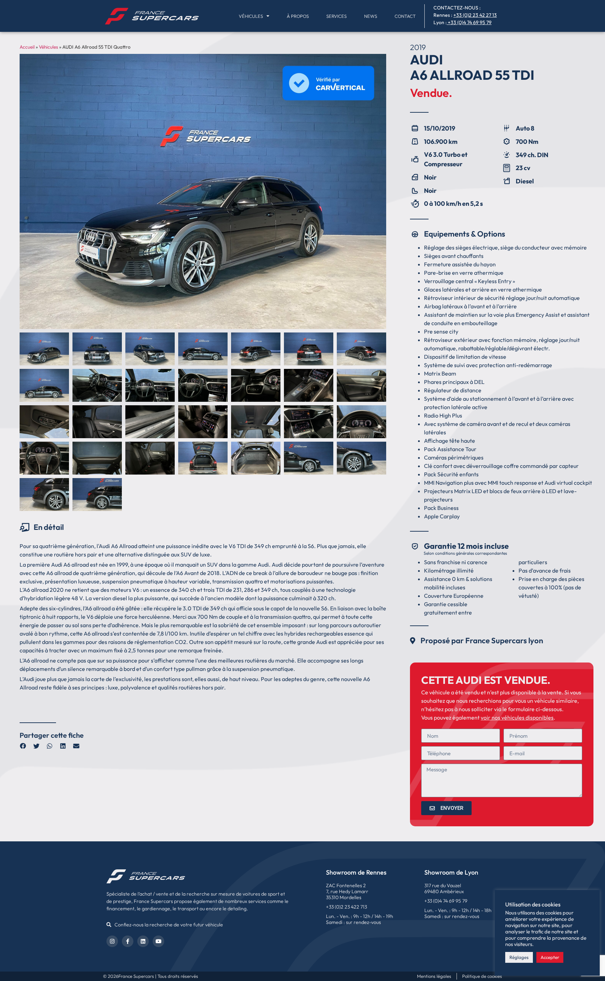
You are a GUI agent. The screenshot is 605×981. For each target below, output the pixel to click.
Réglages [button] (519, 957)
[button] (23, 746)
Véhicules (251, 16)
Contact (405, 16)
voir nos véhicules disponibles (517, 717)
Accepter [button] (550, 957)
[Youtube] (158, 941)
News (370, 16)
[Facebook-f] (127, 941)
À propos (298, 16)
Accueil (27, 47)
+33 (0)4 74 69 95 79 (470, 22)
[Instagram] (112, 941)
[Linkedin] (143, 941)
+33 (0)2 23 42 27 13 (475, 15)
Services (336, 16)
